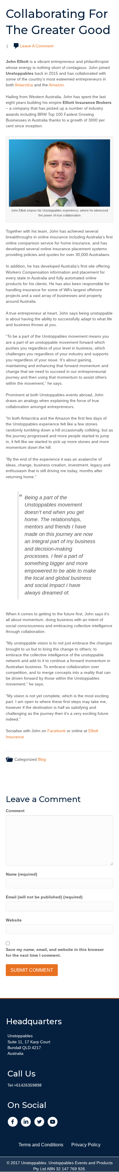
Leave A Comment (36, 46)
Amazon (56, 85)
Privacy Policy (86, 1144)
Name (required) (21, 874)
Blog (42, 759)
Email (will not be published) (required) (44, 897)
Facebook (56, 730)
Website (14, 920)
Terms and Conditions (40, 1144)
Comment (15, 810)
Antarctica (24, 85)
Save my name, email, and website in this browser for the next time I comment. (55, 952)
